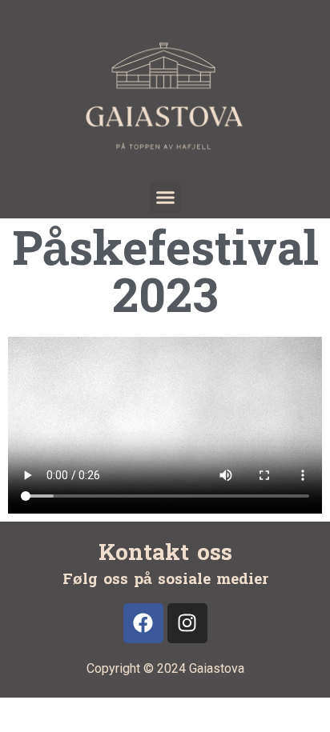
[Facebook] (143, 623)
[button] (165, 197)
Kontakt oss (165, 553)
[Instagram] (187, 623)
